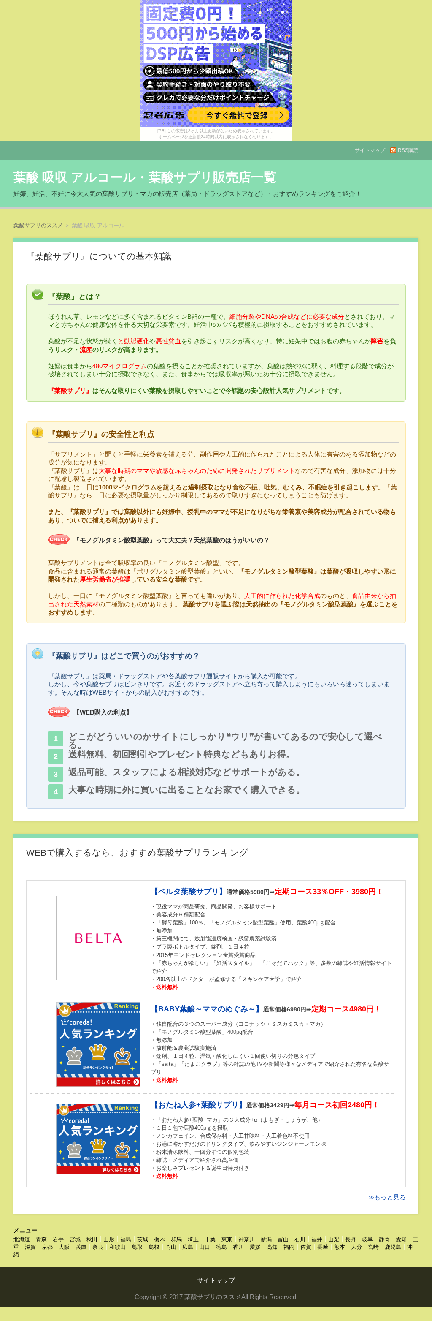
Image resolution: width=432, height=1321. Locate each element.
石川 (299, 1239)
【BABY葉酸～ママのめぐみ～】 (207, 1009)
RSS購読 (408, 150)
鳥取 (137, 1247)
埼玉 (193, 1239)
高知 (272, 1247)
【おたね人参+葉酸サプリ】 (198, 1105)
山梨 (333, 1239)
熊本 (339, 1247)
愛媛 (255, 1247)
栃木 (159, 1239)
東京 (226, 1239)
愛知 (401, 1239)
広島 (187, 1247)
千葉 (210, 1239)
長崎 (322, 1247)
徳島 (221, 1247)
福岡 (289, 1247)
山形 (108, 1239)
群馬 (176, 1239)
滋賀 (30, 1247)
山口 (204, 1247)
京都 (47, 1247)
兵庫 (81, 1247)
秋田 (91, 1239)
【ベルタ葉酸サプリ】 (189, 891)
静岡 (384, 1239)
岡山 (170, 1247)
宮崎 (373, 1247)
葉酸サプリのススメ (38, 225)
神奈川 (246, 1239)
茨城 (142, 1239)
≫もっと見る (387, 1197)
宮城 (75, 1239)
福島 (125, 1239)
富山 (283, 1239)
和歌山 (117, 1247)
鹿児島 (393, 1247)
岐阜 (367, 1239)
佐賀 (305, 1247)
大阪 (64, 1247)
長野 (350, 1239)
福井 (316, 1239)
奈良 (97, 1247)
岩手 (58, 1239)
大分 (356, 1247)
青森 (41, 1239)
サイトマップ (370, 150)
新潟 (266, 1239)
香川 (238, 1247)
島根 (153, 1247)
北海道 (22, 1239)
